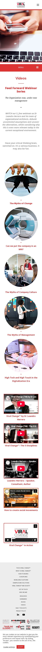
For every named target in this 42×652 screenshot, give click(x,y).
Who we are (23, 592)
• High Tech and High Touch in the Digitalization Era (21, 377)
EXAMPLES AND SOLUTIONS (21, 583)
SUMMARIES (23, 599)
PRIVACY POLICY (21, 611)
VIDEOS (23, 605)
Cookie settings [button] (9, 647)
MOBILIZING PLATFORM (21, 580)
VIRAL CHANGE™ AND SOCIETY (21, 586)
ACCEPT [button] (20, 647)
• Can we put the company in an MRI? (21, 246)
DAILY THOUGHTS (21, 608)
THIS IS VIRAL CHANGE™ (23, 568)
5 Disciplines (23, 577)
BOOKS (23, 602)
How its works (23, 574)
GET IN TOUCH (23, 589)
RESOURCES (23, 596)
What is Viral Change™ (23, 571)
